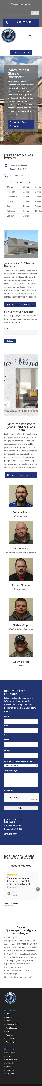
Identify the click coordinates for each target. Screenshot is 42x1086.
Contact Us (10, 1038)
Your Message (10, 770)
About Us (9, 1035)
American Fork (11, 1060)
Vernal (8, 1067)
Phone (7, 750)
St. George (10, 1074)
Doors (8, 1021)
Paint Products (11, 1028)
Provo (8, 1056)
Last (6, 735)
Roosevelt (10, 1063)
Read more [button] (12, 887)
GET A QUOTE (21, 52)
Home (8, 1014)
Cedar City (10, 1070)
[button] (4, 889)
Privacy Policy (11, 1042)
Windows (9, 1017)
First (6, 726)
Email (7, 740)
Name (8, 716)
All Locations (11, 1052)
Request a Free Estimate (18, 124)
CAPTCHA (8, 791)
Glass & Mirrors (12, 1024)
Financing (9, 1031)
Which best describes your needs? (20, 761)
